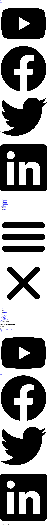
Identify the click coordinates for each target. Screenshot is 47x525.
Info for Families (3, 317)
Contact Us (1, 1)
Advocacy (2, 205)
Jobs (1, 211)
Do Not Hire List (5, 208)
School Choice (4, 209)
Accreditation (4, 207)
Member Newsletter (5, 204)
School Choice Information (6, 315)
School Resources (3, 206)
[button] (23, 259)
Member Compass (2, 0)
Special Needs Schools (5, 311)
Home (2, 307)
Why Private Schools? (5, 319)
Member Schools (5, 202)
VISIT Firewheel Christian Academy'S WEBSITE (6, 329)
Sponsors (4, 313)
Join (3, 201)
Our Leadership (5, 200)
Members (2, 309)
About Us (2, 199)
